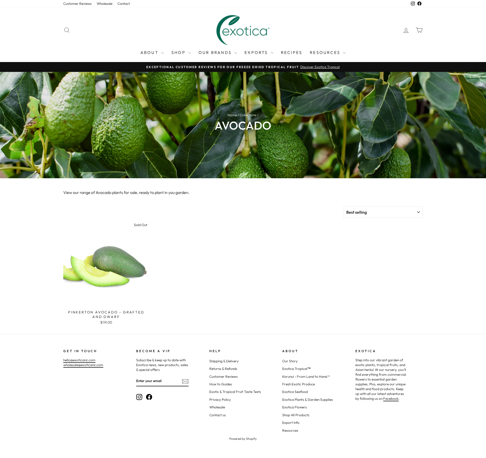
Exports (257, 52)
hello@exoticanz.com (79, 360)
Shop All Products (295, 415)
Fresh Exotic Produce (298, 384)
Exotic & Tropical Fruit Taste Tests (235, 391)
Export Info (290, 422)
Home (232, 115)
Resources (326, 52)
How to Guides (220, 384)
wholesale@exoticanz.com (83, 365)
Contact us (217, 415)
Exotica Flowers (294, 407)
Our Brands (215, 52)
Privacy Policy (220, 399)
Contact (123, 3)
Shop (179, 52)
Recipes (291, 52)
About (150, 52)
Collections (248, 115)
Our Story (290, 361)
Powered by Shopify (243, 439)
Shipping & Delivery (224, 361)
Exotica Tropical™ (296, 368)
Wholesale (104, 3)
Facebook (391, 398)
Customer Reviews (77, 3)
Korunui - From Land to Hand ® (306, 376)
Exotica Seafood (295, 391)
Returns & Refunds (223, 368)
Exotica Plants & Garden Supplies (307, 399)
